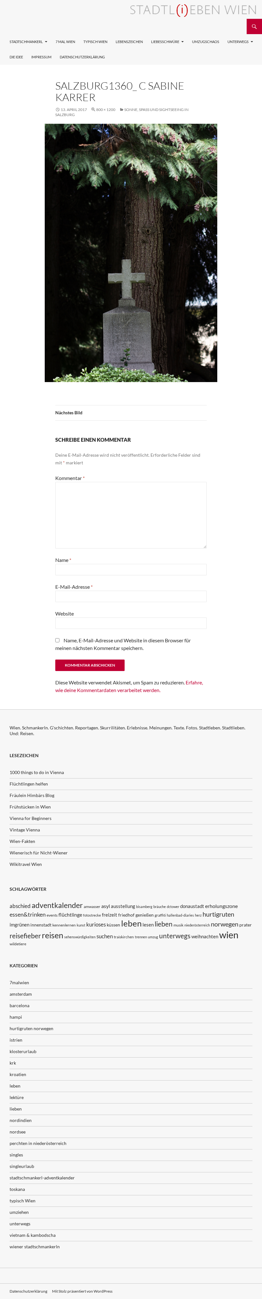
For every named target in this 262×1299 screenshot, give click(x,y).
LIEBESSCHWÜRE (165, 42)
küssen (113, 924)
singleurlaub (22, 1166)
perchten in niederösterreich (38, 1143)
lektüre (17, 1097)
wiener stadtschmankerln (35, 1246)
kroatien (18, 1074)
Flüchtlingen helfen (29, 783)
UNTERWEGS (238, 42)
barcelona (19, 1005)
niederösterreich (197, 925)
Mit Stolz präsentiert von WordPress (82, 1291)
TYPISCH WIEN (95, 42)
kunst (81, 925)
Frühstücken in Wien (30, 806)
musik (178, 925)
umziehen (19, 1212)
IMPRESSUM (41, 57)
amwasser (92, 906)
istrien (16, 1040)
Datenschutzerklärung (82, 57)
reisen (52, 935)
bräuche (159, 906)
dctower (173, 906)
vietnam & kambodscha (33, 1235)
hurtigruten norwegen (31, 1028)
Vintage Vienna (25, 829)
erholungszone (221, 906)
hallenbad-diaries (180, 915)
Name (63, 560)
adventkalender (57, 905)
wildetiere (18, 943)
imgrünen (19, 924)
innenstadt (40, 924)
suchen (104, 936)
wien (228, 934)
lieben (164, 924)
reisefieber (25, 936)
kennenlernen (64, 925)
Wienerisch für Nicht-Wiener (39, 852)
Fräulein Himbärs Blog (32, 795)
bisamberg (144, 906)
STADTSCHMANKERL (26, 42)
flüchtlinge (70, 915)
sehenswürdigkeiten (80, 937)
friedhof (126, 915)
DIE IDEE (16, 57)
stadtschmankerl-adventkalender (42, 1177)
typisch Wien (22, 1200)
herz (198, 915)
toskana (17, 1189)
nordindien (21, 1120)
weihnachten (204, 936)
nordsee (18, 1131)
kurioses (96, 924)
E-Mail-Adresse (74, 587)
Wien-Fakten (22, 841)
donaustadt (192, 906)
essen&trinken (28, 914)
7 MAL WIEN (65, 42)
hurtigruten (218, 914)
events (52, 915)
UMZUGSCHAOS (205, 42)
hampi (16, 1017)
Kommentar (70, 478)
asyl (105, 906)
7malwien (19, 982)
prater (245, 924)
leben (131, 923)
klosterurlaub (23, 1051)
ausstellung (123, 906)
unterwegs (174, 936)
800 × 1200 (105, 109)
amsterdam (21, 994)
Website (64, 613)
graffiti (160, 915)
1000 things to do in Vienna (37, 772)
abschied (20, 906)
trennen (141, 937)
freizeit (109, 915)
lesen (148, 924)
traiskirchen (124, 936)
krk (13, 1063)
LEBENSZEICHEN (129, 42)
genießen (144, 915)
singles (16, 1154)
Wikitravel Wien (26, 864)
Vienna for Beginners (30, 818)
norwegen (224, 924)
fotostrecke (92, 915)
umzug (153, 937)
